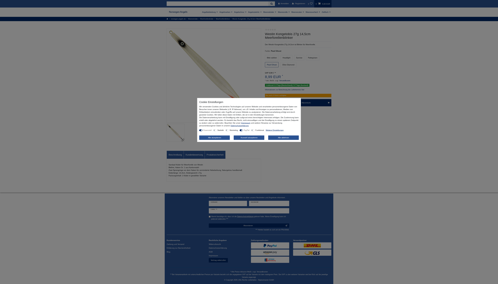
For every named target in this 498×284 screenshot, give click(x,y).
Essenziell (207, 130)
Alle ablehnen (283, 138)
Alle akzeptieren (214, 138)
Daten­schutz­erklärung (240, 126)
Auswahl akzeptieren (249, 138)
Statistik (220, 130)
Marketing (234, 130)
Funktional (259, 130)
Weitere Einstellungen (275, 130)
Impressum (245, 123)
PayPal (246, 130)
